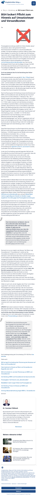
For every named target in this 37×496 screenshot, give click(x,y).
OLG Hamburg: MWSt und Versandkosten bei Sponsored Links (18, 377)
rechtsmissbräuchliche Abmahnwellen (12, 62)
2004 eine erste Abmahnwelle (9, 194)
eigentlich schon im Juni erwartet (20, 146)
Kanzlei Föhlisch (20, 4)
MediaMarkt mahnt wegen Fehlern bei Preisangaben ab (16, 383)
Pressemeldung (12, 316)
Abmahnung (11, 10)
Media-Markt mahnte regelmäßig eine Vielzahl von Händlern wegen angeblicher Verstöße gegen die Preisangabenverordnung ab (18, 196)
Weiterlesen (18, 426)
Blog (4, 10)
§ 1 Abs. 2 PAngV (25, 77)
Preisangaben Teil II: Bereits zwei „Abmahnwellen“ (14, 380)
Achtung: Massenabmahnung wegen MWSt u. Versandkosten (18, 390)
